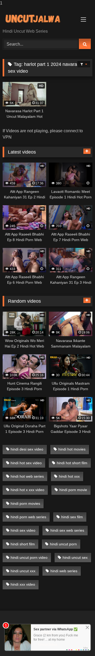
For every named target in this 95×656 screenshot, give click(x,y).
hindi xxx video (23, 584)
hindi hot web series (27, 476)
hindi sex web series (67, 530)
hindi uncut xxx (23, 571)
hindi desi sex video (27, 449)
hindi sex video (23, 530)
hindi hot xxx (69, 476)
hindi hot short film (72, 463)
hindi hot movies (72, 449)
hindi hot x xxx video (27, 490)
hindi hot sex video (26, 463)
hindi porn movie (73, 490)
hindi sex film (72, 517)
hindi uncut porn (63, 544)
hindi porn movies (25, 503)
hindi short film (23, 544)
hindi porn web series (28, 517)
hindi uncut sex (75, 557)
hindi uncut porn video (29, 557)
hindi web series (63, 571)
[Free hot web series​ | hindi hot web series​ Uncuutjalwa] (39, 18)
